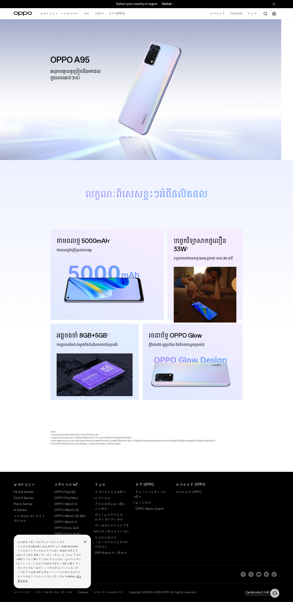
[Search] (265, 13)
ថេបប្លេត (70, 13)
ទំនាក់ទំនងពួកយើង (110, 492)
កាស (86, 13)
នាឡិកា (99, 13)
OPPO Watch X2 (66, 510)
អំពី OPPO (117, 13)
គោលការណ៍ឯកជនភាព (112, 531)
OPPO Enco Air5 (66, 528)
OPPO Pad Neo (66, 498)
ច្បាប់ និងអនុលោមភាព (108, 592)
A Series (20, 510)
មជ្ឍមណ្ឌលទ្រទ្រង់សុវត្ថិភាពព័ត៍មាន (112, 542)
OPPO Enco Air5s (67, 534)
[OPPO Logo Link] (23, 13)
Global (166, 4)
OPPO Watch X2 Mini (70, 516)
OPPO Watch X (65, 522)
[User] (274, 13)
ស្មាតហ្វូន (49, 13)
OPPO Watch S (65, 504)
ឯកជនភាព (22, 592)
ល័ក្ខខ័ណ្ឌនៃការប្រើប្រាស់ (53, 592)
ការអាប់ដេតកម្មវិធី (112, 525)
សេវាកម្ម (102, 498)
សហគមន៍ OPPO (189, 492)
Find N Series (24, 492)
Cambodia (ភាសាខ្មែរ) (262, 592)
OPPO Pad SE (65, 492)
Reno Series (23, 504)
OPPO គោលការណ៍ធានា (111, 553)
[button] (274, 593)
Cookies (82, 592)
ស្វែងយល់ (143, 503)
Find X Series (24, 498)
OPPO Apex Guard (149, 509)
